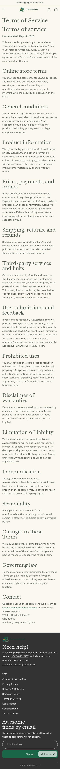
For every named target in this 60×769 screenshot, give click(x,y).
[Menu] (3, 9)
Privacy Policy (10, 684)
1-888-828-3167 (19, 656)
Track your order (11, 664)
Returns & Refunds (13, 689)
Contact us (29, 664)
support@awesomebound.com (19, 607)
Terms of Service (11, 699)
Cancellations (10, 708)
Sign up (30, 754)
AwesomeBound (33, 765)
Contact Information (14, 679)
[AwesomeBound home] (15, 639)
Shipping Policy (11, 694)
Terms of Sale (10, 713)
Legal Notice (9, 703)
